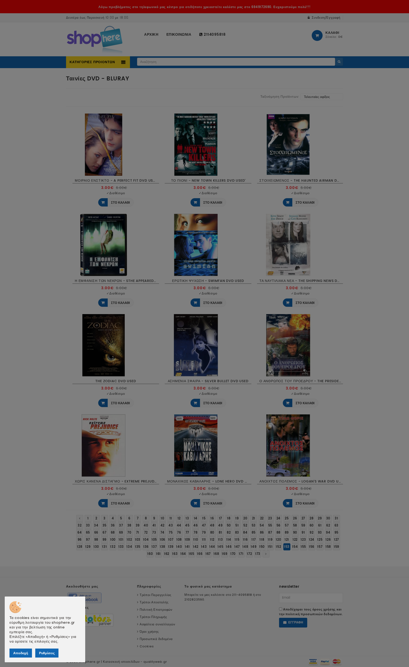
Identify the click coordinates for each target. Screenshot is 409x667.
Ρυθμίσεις (47, 653)
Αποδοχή (20, 653)
